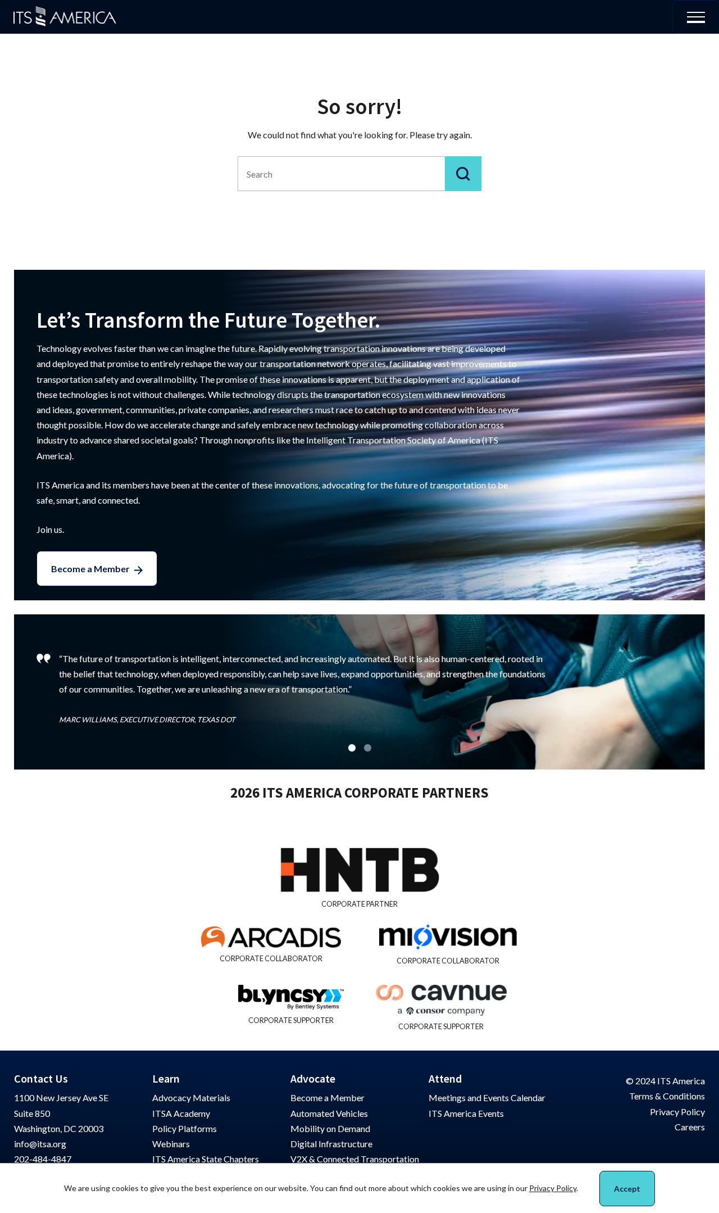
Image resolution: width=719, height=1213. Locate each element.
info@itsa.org (40, 1143)
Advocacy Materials (191, 1097)
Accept (627, 1188)
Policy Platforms (184, 1128)
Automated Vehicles (329, 1113)
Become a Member (90, 568)
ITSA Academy (181, 1113)
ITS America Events (466, 1113)
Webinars (171, 1143)
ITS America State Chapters (205, 1158)
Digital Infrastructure (331, 1143)
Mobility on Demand (330, 1128)
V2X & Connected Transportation (354, 1158)
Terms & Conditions (667, 1095)
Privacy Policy (677, 1111)
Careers (690, 1126)
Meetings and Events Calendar (487, 1097)
